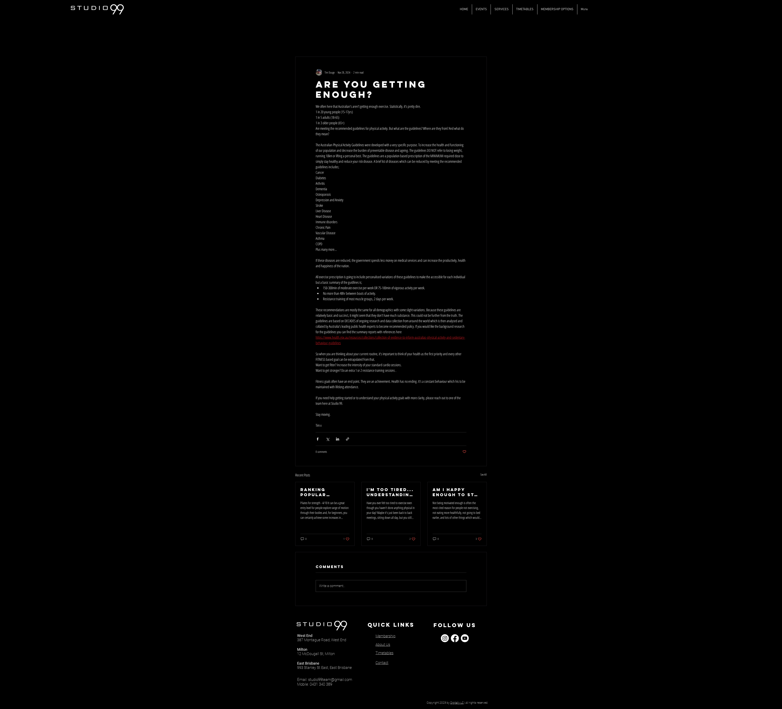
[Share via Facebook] (318, 439)
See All (483, 474)
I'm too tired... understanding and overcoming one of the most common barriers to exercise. (390, 492)
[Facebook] (455, 638)
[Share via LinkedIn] (337, 439)
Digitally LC (457, 702)
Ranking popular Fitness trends (323, 492)
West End (304, 635)
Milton (302, 649)
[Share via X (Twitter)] (327, 439)
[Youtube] (465, 638)
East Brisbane (308, 663)
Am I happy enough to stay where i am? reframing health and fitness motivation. (457, 492)
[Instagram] (445, 638)
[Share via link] (347, 439)
